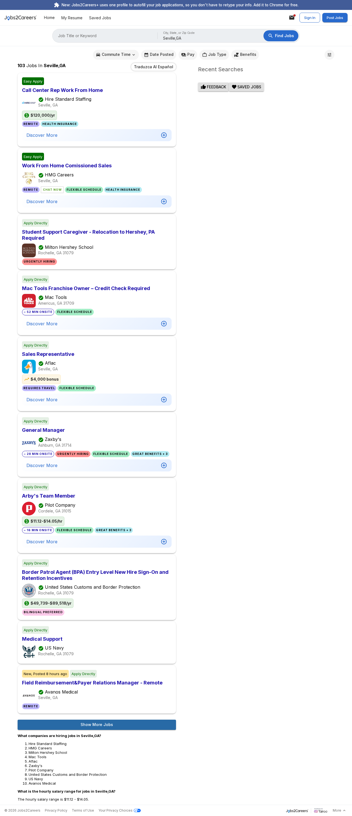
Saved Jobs (100, 17)
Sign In (309, 17)
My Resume (71, 17)
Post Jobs (335, 17)
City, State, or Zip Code (179, 33)
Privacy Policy (56, 810)
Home (49, 17)
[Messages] (291, 17)
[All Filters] (329, 55)
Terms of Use (83, 810)
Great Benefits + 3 (150, 454)
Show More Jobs (97, 724)
